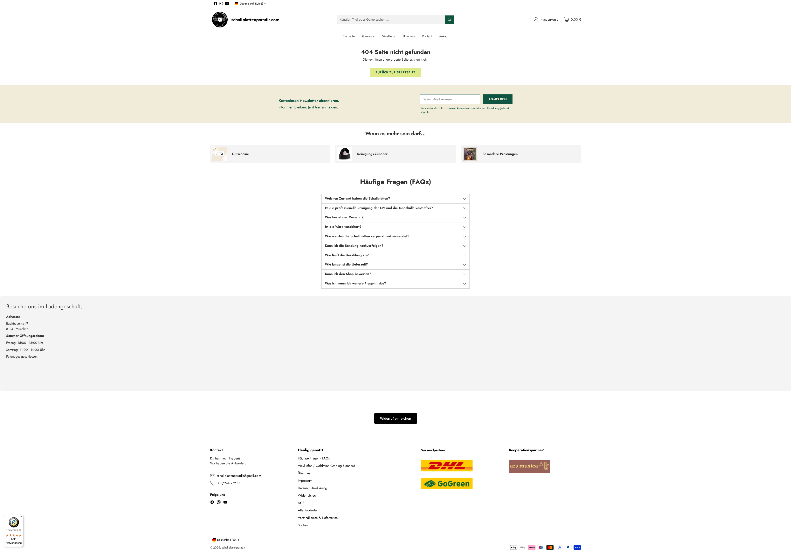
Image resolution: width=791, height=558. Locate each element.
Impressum (305, 480)
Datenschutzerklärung (312, 488)
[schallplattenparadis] (246, 20)
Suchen (303, 525)
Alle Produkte (307, 510)
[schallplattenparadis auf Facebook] (215, 4)
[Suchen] (449, 19)
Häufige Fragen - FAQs (314, 458)
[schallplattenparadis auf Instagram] (221, 4)
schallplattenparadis (234, 547)
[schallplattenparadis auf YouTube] (227, 4)
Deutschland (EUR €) (251, 4)
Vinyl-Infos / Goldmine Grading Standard (326, 465)
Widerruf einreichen (395, 418)
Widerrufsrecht (308, 495)
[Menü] (20, 517)
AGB (301, 502)
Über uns (304, 473)
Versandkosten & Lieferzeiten (318, 517)
